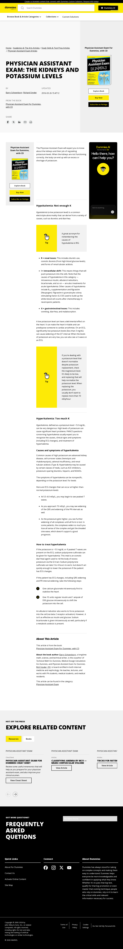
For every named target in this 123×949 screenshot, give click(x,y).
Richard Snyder (30, 92)
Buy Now (98, 98)
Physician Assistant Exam (47, 684)
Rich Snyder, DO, (43, 667)
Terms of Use (64, 926)
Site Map (9, 885)
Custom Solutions (70, 16)
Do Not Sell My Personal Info (103, 926)
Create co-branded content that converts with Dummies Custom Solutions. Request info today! (61, 1)
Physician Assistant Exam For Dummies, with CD (23, 105)
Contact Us (10, 873)
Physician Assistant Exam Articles (22, 51)
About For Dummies (14, 867)
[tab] (14, 739)
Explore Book (98, 91)
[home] (10, 8)
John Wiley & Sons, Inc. (14, 925)
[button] (24, 17)
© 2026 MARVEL (11, 940)
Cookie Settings (86, 926)
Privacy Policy (74, 926)
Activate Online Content (15, 879)
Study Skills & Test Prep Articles (55, 48)
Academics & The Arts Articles (26, 48)
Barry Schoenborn (14, 92)
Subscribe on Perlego (98, 104)
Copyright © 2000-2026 (14, 922)
